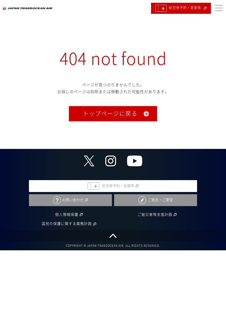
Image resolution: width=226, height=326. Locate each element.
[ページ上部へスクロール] (113, 235)
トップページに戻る (110, 113)
